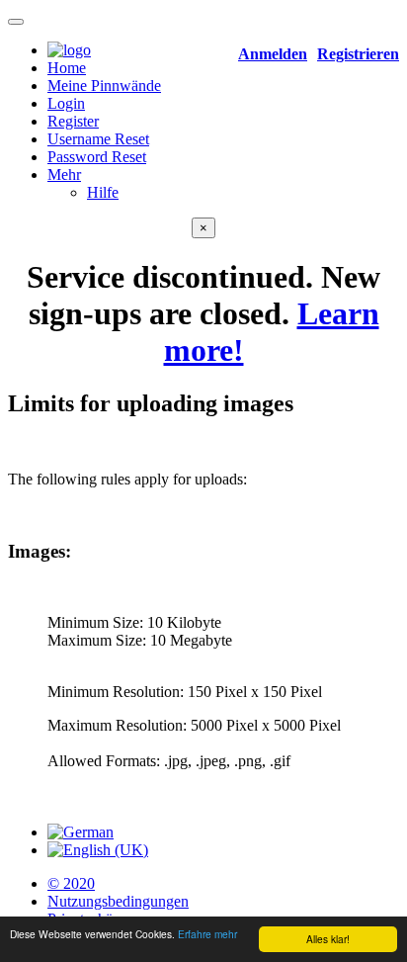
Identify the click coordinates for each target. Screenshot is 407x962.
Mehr (64, 174)
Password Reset (96, 156)
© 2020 (71, 883)
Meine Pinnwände (104, 85)
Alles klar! (328, 938)
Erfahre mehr (207, 933)
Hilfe (103, 192)
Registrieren (358, 53)
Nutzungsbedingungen (118, 901)
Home (66, 67)
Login (66, 103)
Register (73, 121)
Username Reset (98, 139)
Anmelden (272, 53)
